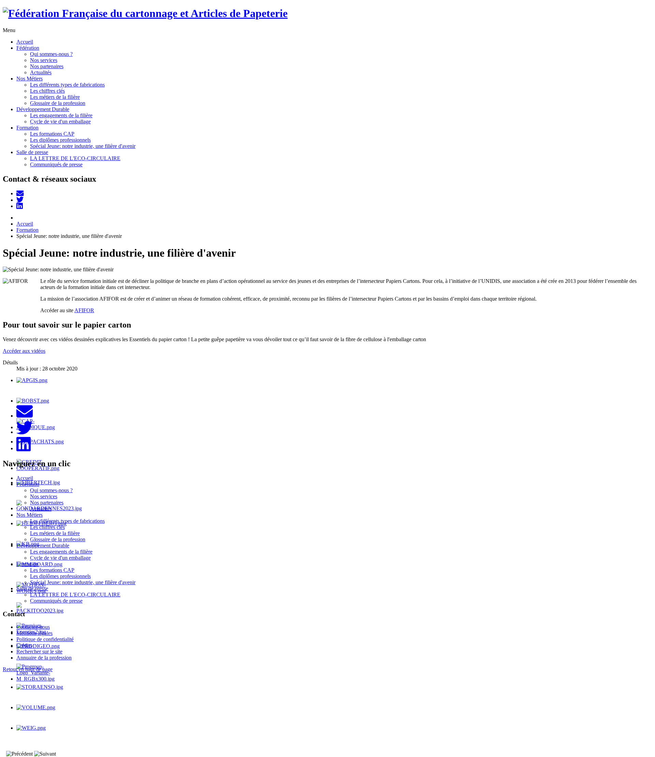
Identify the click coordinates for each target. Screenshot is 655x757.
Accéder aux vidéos (24, 351)
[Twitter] (20, 200)
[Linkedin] (19, 206)
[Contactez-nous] (20, 193)
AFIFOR (84, 310)
